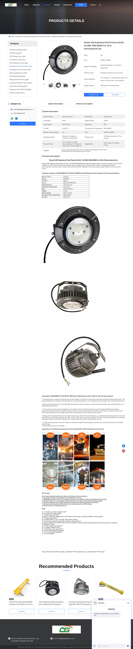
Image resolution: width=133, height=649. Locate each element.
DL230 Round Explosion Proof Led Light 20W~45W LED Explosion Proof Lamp (81, 603)
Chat (81, 5)
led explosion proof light (95, 552)
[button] (11, 591)
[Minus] (128, 603)
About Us (36, 5)
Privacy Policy (29, 647)
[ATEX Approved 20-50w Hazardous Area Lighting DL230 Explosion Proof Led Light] (51, 587)
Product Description (84, 104)
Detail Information (55, 104)
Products (47, 5)
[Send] (128, 646)
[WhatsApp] (12, 118)
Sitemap (21, 647)
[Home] (11, 5)
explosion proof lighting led (75, 552)
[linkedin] (123, 451)
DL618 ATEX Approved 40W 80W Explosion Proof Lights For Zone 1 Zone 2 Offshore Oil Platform (21, 603)
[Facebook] (123, 446)
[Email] (16, 118)
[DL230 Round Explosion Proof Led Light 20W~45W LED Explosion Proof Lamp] (81, 587)
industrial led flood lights (55, 552)
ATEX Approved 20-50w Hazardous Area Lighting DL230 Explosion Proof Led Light (51, 603)
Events (56, 5)
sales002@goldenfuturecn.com (24, 109)
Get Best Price (94, 94)
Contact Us (67, 5)
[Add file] (94, 646)
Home (26, 5)
